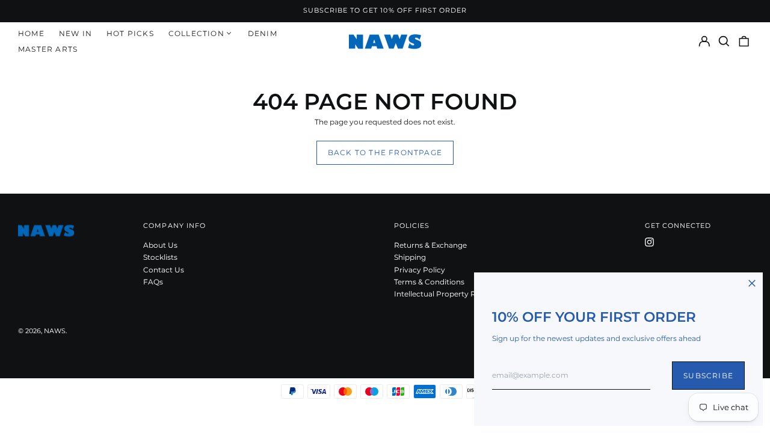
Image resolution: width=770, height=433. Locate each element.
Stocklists (160, 257)
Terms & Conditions (429, 281)
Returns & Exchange (430, 245)
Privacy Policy (419, 269)
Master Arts (48, 49)
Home (31, 33)
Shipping (410, 257)
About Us (160, 245)
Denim (262, 33)
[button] (724, 41)
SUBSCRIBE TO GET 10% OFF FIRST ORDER (385, 10)
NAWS (55, 331)
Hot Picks (130, 33)
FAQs (153, 281)
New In (75, 33)
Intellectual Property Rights (444, 293)
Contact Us (163, 269)
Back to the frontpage (385, 152)
